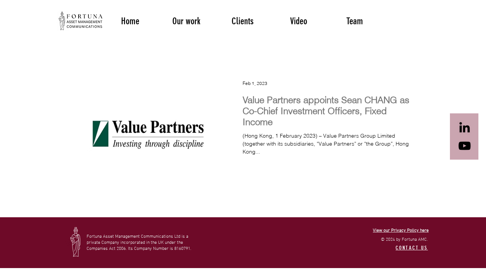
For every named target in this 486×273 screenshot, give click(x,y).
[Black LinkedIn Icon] (464, 127)
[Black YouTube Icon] (464, 145)
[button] (186, 20)
